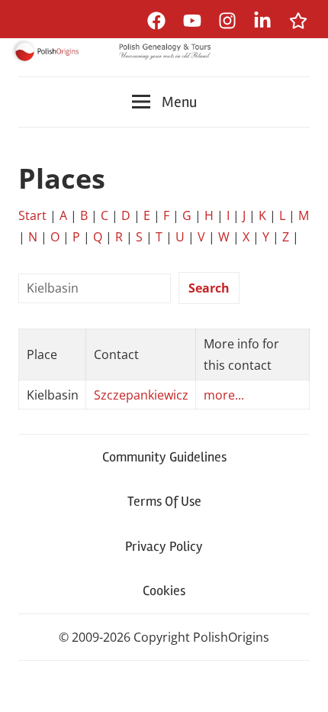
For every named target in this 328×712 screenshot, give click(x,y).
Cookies (164, 590)
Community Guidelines (164, 456)
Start (32, 215)
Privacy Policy (164, 546)
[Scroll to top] (302, 685)
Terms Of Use (164, 501)
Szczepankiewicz (141, 395)
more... (224, 395)
